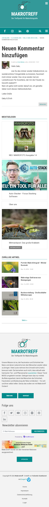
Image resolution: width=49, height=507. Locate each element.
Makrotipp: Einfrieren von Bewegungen (31, 279)
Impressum (25, 490)
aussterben (32, 373)
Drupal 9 (24, 479)
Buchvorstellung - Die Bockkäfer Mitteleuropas (33, 294)
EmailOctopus (29, 436)
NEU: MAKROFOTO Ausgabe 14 (23, 155)
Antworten (43, 104)
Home (25, 487)
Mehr (24, 320)
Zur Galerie (5, 38)
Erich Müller (21, 62)
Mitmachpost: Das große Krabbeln (24, 243)
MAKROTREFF (24, 14)
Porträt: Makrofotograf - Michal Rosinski (33, 264)
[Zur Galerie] (24, 5)
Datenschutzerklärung (24, 494)
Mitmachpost (15, 247)
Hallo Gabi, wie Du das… (30, 38)
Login (25, 502)
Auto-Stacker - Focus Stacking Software (22, 195)
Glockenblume (16, 38)
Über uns (13, 204)
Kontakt (26, 396)
